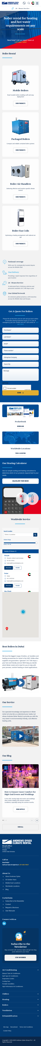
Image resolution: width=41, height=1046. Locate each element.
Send (19, 393)
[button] (7, 628)
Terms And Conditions (26, 1027)
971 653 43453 (10, 560)
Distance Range (7, 540)
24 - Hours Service (22, 8)
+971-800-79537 (24, 865)
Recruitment (14, 1027)
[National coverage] (4, 264)
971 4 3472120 (10, 578)
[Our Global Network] (4, 295)
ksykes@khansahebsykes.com (15, 563)
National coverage (15, 262)
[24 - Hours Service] (13, 8)
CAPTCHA (5, 383)
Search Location (8, 531)
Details (18, 567)
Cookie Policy (7, 1031)
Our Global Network (16, 293)
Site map (5, 1027)
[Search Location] (35, 535)
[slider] (36, 543)
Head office (7, 846)
